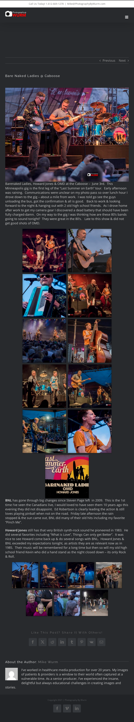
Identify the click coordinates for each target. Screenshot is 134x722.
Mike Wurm (48, 662)
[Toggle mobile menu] (127, 17)
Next (122, 60)
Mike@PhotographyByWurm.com (86, 3)
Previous (109, 60)
